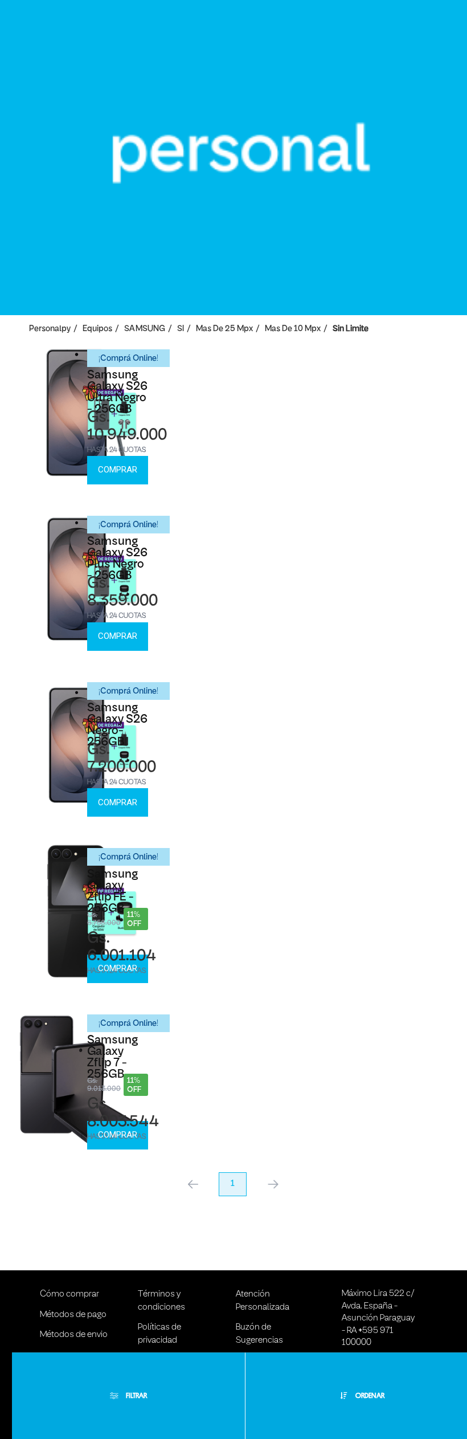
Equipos (97, 329)
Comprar (117, 469)
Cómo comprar (69, 1294)
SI (180, 329)
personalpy (50, 329)
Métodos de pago (73, 1315)
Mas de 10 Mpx (293, 329)
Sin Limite (350, 329)
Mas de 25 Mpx (224, 329)
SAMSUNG (144, 329)
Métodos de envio (74, 1335)
